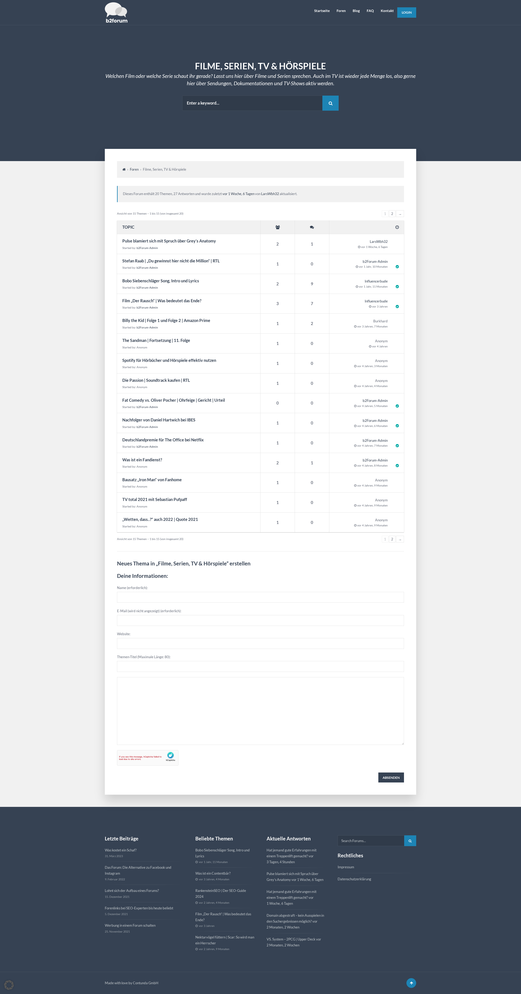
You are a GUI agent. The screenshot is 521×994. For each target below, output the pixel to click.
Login (407, 12)
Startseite (322, 11)
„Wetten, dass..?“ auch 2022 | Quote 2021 (160, 519)
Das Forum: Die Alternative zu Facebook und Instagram (138, 870)
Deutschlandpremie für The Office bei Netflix (163, 440)
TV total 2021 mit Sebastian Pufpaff (154, 499)
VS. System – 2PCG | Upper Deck (291, 939)
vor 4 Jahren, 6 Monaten (372, 426)
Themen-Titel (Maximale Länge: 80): (144, 657)
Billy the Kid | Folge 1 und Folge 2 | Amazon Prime (166, 320)
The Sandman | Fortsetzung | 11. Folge (156, 340)
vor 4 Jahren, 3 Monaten (372, 366)
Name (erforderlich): (132, 588)
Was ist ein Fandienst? (142, 459)
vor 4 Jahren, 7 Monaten (372, 445)
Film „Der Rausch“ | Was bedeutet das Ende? (161, 300)
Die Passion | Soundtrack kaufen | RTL (156, 380)
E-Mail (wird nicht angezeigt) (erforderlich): (149, 611)
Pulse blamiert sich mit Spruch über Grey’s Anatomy (169, 241)
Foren (341, 11)
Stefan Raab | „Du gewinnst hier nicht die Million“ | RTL (171, 261)
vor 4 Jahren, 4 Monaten (372, 386)
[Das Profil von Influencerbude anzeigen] (393, 284)
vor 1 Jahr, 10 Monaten (373, 266)
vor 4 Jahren (380, 346)
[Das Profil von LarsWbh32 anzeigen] (393, 244)
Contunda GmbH (145, 983)
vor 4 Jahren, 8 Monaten (372, 465)
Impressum (346, 867)
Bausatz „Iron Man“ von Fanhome (152, 479)
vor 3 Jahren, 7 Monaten (372, 326)
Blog (356, 11)
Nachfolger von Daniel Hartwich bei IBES (158, 420)
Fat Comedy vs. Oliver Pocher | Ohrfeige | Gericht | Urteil (173, 400)
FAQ (370, 11)
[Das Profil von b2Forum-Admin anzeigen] (393, 264)
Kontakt (387, 11)
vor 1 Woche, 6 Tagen (238, 194)
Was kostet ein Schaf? (121, 850)
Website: (123, 634)
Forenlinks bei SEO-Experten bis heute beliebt (139, 908)
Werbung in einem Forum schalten (130, 925)
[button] (9, 985)
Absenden (391, 777)
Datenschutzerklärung (354, 879)
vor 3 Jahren (380, 306)
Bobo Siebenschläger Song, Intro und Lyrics (160, 280)
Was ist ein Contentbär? (213, 873)
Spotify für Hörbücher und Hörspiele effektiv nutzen (169, 360)
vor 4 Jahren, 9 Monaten (372, 485)
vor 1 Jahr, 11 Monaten (373, 286)
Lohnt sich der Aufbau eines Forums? (132, 890)
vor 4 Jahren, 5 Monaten (372, 406)
